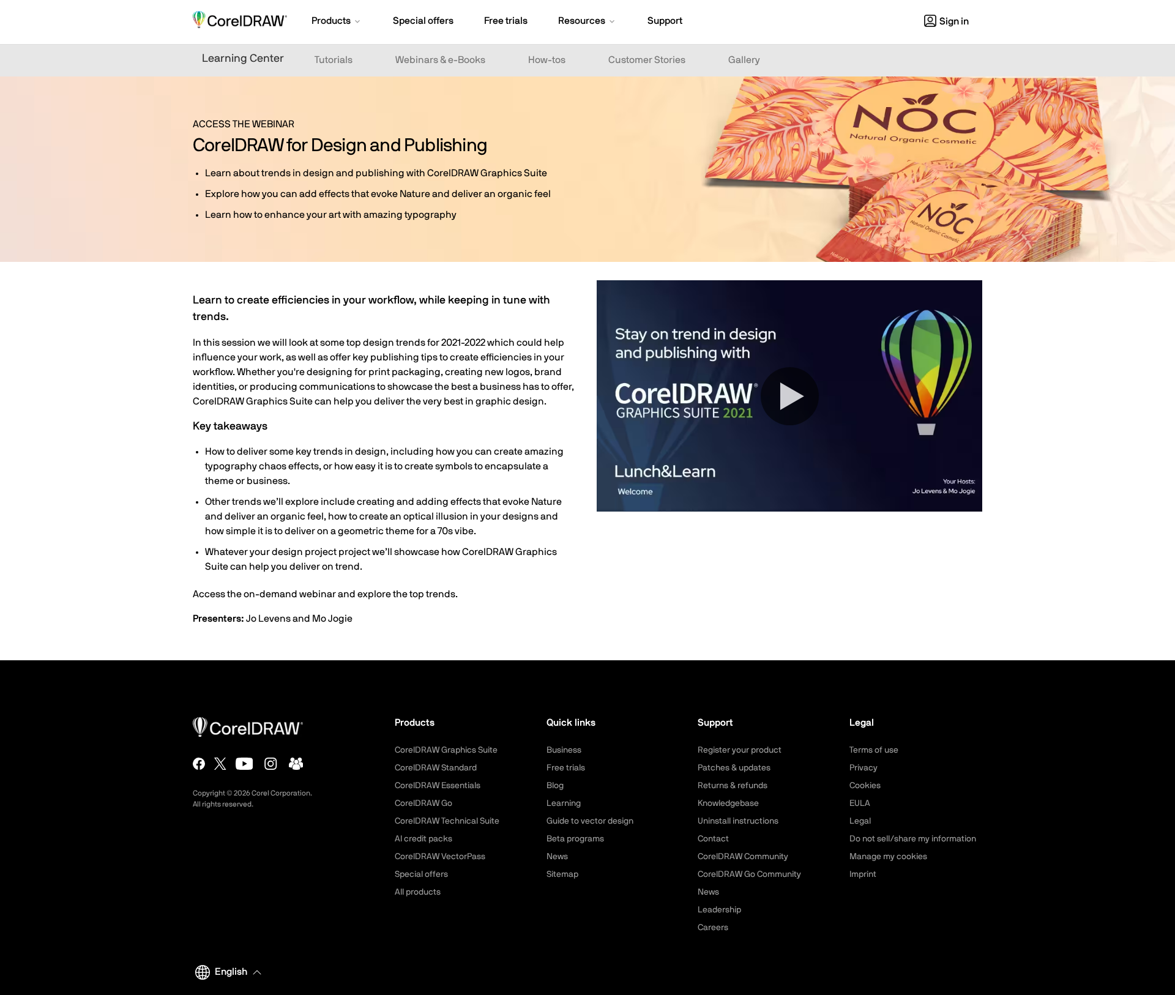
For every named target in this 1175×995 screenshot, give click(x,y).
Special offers (421, 874)
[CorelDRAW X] (220, 764)
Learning (563, 803)
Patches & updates (734, 768)
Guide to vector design (589, 821)
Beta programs (575, 839)
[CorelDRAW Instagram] (271, 764)
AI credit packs (423, 839)
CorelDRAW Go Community (749, 874)
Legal (860, 821)
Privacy (863, 768)
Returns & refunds (732, 785)
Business (563, 750)
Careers (713, 927)
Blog (555, 785)
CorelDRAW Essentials (437, 785)
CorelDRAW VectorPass (440, 856)
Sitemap (562, 874)
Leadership (719, 910)
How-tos (546, 60)
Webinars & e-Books (440, 60)
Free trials (565, 768)
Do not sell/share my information (912, 839)
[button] (337, 22)
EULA (859, 803)
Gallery (744, 60)
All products (418, 892)
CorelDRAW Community (743, 856)
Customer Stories (646, 60)
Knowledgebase (728, 803)
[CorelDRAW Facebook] (199, 764)
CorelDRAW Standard (436, 768)
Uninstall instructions (738, 821)
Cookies (865, 785)
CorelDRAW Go (423, 803)
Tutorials (333, 60)
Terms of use (873, 750)
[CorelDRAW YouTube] (244, 764)
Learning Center (243, 58)
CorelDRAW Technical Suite (447, 821)
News (557, 856)
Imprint (862, 874)
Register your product (739, 750)
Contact (713, 839)
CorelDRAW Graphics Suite (446, 750)
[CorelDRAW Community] (296, 764)
